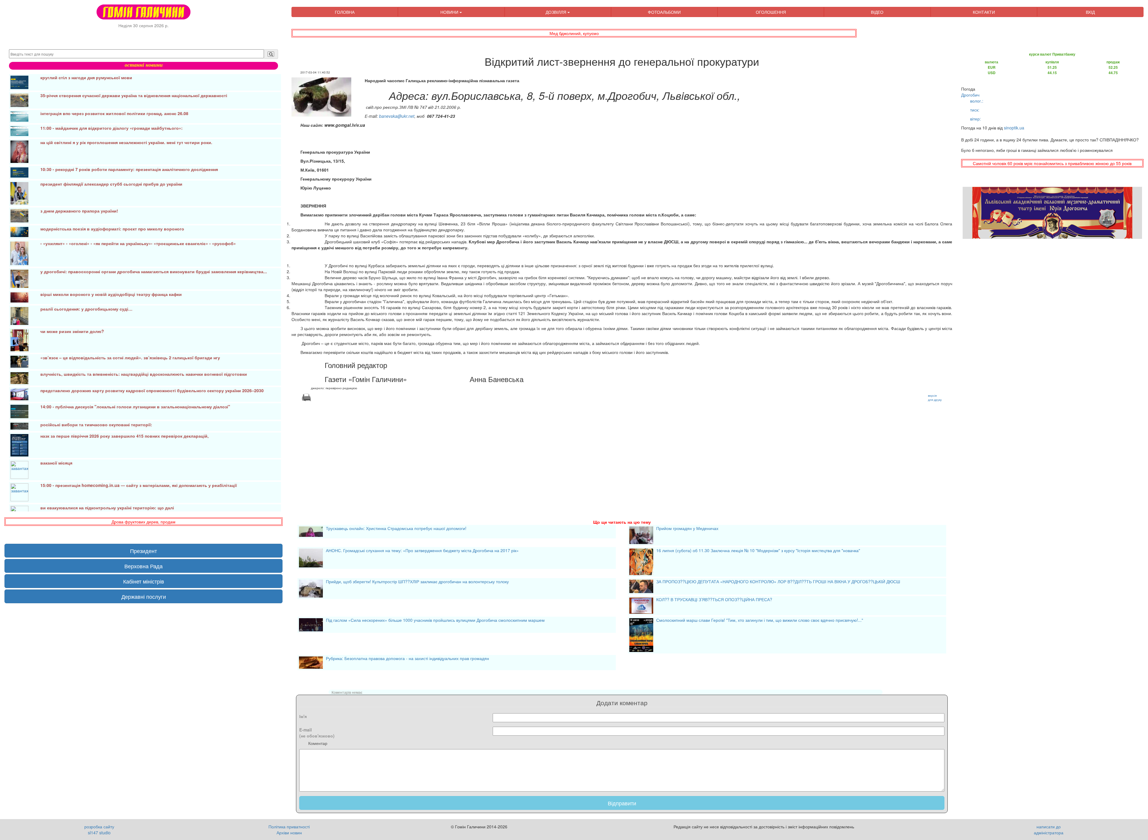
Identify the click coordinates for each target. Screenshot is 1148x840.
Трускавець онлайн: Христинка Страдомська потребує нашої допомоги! (396, 528)
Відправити (622, 803)
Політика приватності (289, 827)
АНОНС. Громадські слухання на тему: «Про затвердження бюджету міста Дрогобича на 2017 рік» (422, 551)
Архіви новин (289, 833)
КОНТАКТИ (984, 12)
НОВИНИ (449, 12)
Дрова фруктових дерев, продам (143, 522)
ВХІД (1090, 12)
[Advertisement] (470, 453)
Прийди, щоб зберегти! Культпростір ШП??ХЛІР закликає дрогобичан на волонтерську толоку (417, 582)
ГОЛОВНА (345, 12)
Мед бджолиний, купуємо (574, 33)
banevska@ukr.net (396, 116)
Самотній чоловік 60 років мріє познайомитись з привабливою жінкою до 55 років (1052, 163)
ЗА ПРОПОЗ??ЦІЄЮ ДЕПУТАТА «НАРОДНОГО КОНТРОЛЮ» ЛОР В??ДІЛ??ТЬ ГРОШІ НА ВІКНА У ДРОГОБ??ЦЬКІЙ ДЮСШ (778, 582)
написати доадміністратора (1048, 830)
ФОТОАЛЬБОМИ (664, 12)
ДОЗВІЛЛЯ (556, 12)
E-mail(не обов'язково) (317, 733)
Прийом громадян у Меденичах (687, 528)
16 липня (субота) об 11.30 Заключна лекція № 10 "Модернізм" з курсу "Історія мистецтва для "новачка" (758, 551)
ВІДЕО (877, 12)
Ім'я (303, 716)
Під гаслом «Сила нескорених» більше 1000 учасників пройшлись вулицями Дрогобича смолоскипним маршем (435, 620)
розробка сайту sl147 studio (99, 830)
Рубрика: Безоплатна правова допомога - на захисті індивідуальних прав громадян (407, 658)
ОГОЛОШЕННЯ (771, 12)
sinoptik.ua (1014, 128)
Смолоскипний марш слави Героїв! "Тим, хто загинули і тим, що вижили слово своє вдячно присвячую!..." (759, 620)
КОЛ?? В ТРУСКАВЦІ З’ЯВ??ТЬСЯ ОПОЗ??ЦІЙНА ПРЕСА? (714, 600)
